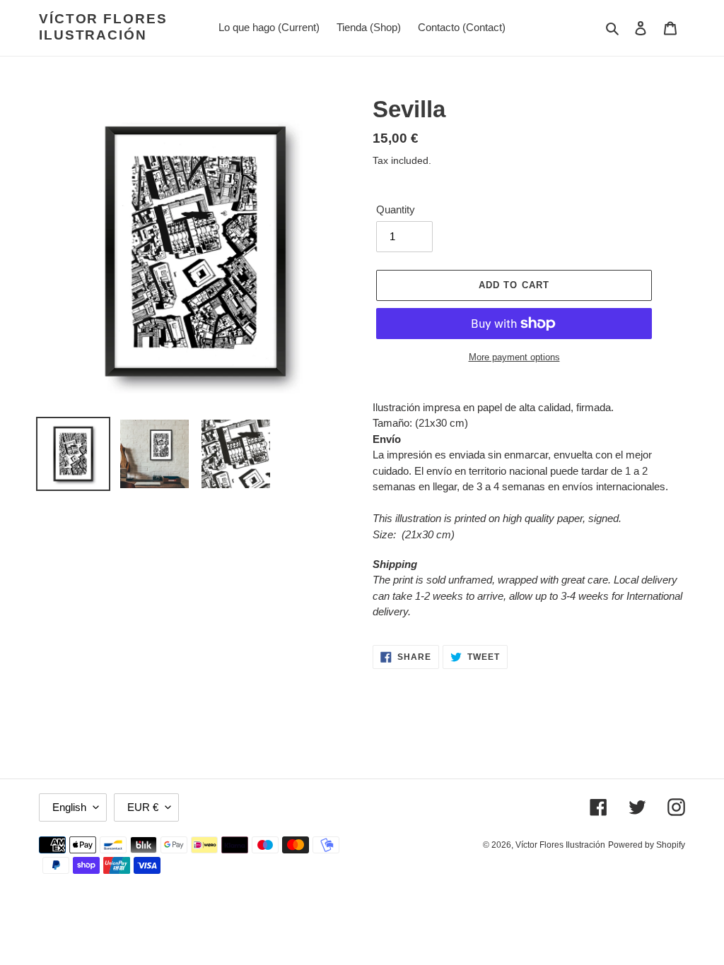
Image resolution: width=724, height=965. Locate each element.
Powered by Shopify (646, 845)
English (69, 807)
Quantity (395, 209)
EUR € (142, 807)
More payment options (514, 357)
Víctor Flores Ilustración (103, 26)
